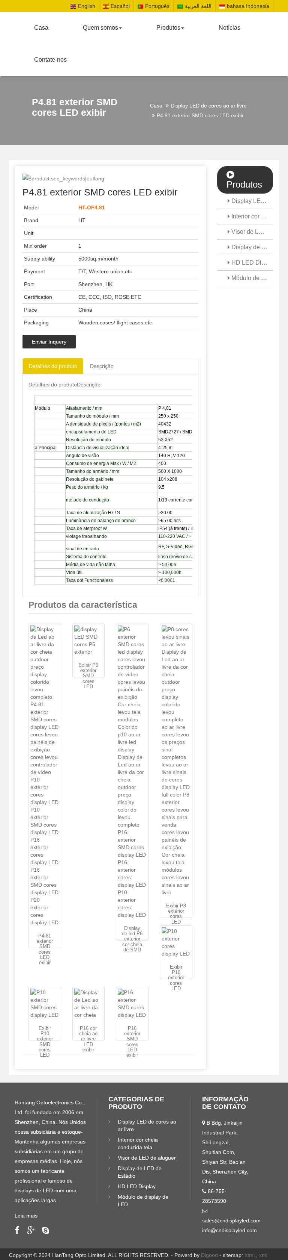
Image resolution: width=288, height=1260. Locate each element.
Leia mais (26, 1216)
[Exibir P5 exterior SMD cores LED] (88, 640)
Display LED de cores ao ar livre (209, 106)
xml (263, 1255)
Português (157, 6)
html (249, 1255)
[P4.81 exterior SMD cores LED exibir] (44, 775)
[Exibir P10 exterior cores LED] (176, 942)
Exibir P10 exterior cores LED (176, 977)
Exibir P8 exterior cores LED (176, 914)
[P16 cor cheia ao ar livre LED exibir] (88, 1004)
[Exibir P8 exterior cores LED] (176, 760)
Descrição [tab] (102, 366)
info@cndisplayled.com (229, 1230)
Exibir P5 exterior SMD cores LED (88, 675)
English (86, 6)
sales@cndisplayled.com (231, 1221)
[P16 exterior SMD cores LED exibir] (132, 1004)
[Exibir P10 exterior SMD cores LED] (44, 1004)
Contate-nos (50, 59)
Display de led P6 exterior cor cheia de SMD (132, 939)
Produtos (168, 27)
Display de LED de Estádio (251, 247)
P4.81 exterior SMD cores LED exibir (45, 949)
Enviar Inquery (49, 342)
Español (120, 6)
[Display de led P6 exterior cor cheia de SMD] (132, 772)
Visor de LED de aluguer (251, 232)
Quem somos (100, 27)
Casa (41, 27)
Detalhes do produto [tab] (53, 366)
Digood (209, 1255)
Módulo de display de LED (251, 278)
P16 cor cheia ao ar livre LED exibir (88, 1039)
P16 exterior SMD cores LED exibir (132, 1041)
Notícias (229, 27)
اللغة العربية (198, 6)
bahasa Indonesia (248, 6)
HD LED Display (251, 262)
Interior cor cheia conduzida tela (251, 216)
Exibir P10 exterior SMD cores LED (45, 1041)
